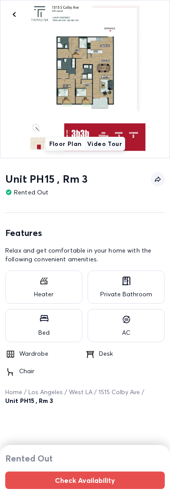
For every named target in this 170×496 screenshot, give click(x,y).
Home (13, 392)
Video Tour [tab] (104, 144)
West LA (80, 392)
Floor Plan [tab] (65, 144)
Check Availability (85, 480)
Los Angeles (45, 392)
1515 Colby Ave (119, 392)
